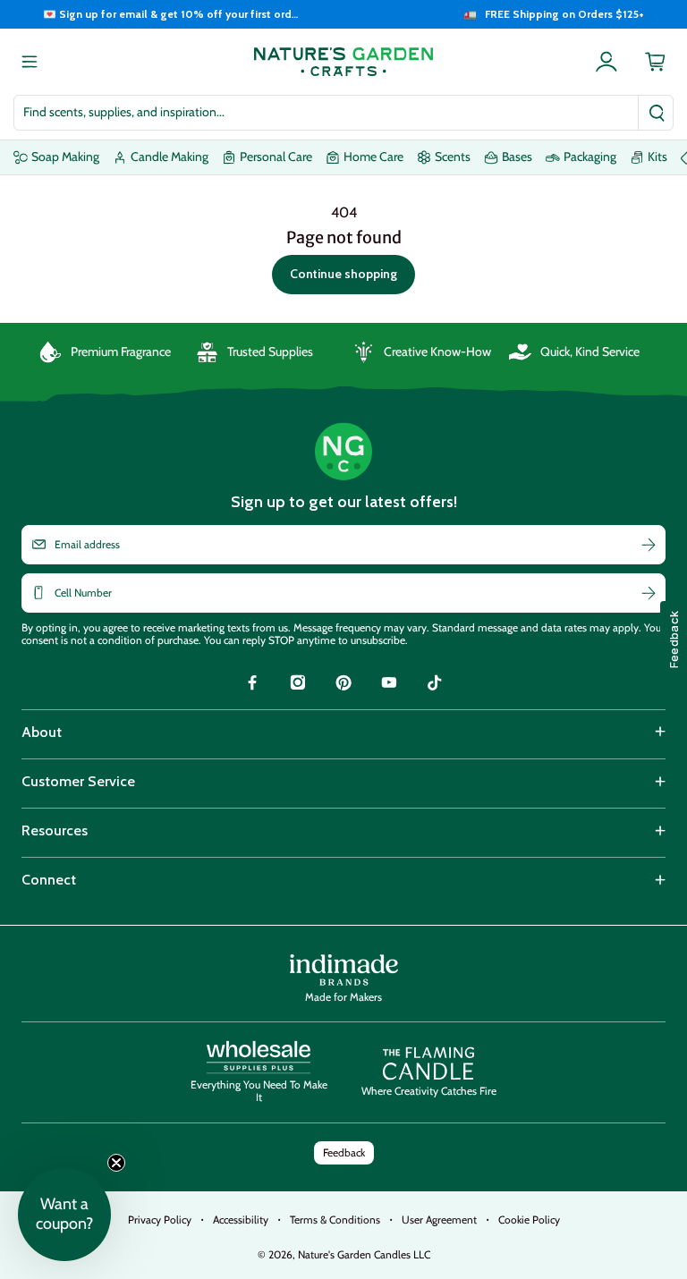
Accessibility (240, 1219)
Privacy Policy (159, 1219)
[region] (343, 14)
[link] (252, 685)
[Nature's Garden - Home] (343, 61)
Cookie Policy (529, 1219)
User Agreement (439, 1219)
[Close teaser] (116, 1163)
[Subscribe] (648, 545)
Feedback (344, 1152)
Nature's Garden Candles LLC (364, 1254)
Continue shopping (343, 274)
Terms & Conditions (335, 1219)
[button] (64, 1214)
